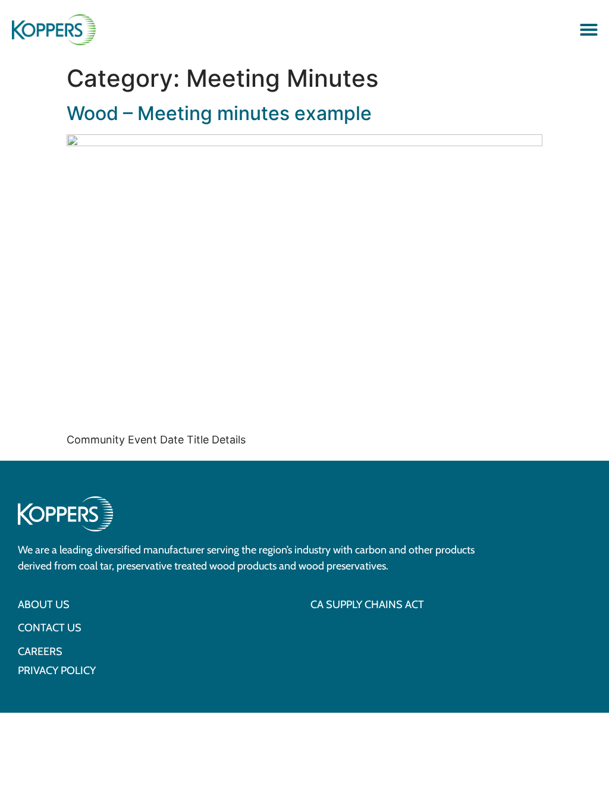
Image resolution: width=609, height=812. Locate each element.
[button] (589, 29)
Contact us (49, 628)
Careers (40, 652)
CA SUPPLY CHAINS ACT (367, 605)
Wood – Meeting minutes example (219, 113)
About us (44, 605)
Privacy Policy (57, 671)
